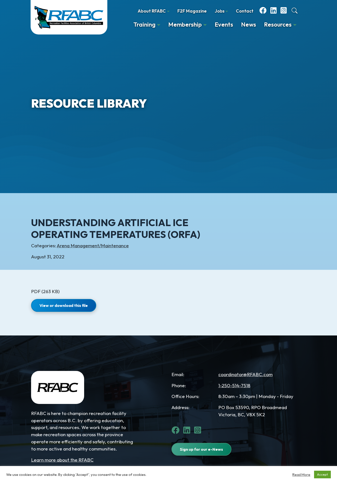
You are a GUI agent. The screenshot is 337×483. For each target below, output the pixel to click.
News (248, 24)
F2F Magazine (192, 11)
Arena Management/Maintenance (93, 246)
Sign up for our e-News (201, 449)
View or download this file (63, 305)
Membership (185, 24)
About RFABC (152, 11)
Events (224, 24)
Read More (301, 474)
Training (144, 24)
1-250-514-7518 (234, 385)
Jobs (220, 11)
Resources (278, 24)
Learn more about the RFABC (62, 460)
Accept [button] (322, 474)
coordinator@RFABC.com (245, 374)
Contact (244, 11)
